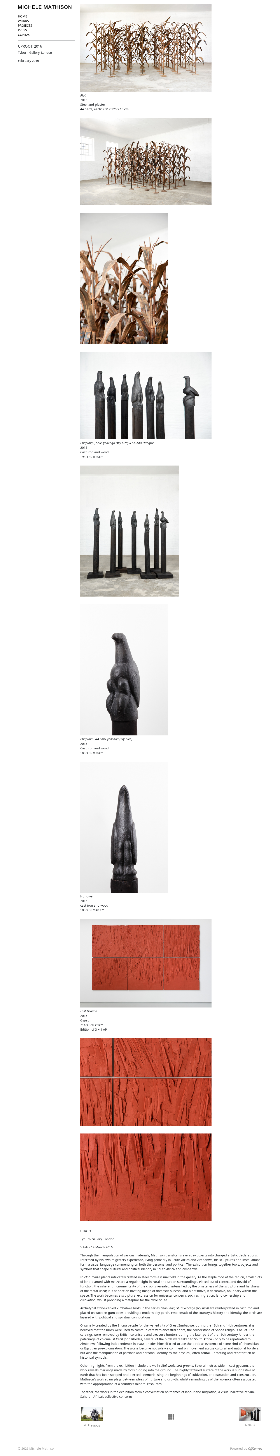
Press (22, 30)
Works (23, 21)
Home (22, 16)
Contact (25, 35)
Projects (25, 25)
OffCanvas (255, 1448)
